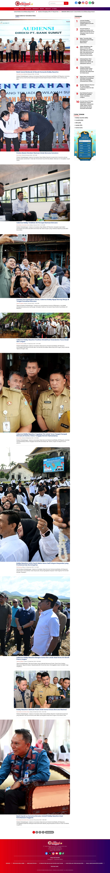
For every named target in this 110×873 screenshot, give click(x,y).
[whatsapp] (90, 3)
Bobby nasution (82, 117)
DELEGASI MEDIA (58, 859)
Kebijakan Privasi (32, 863)
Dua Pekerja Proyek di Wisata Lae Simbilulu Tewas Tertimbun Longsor (86, 95)
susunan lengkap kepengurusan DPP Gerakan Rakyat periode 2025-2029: (86, 23)
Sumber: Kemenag (85, 159)
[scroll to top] (105, 870)
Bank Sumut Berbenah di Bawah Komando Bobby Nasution (37, 72)
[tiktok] (93, 3)
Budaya (42, 8)
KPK (78, 122)
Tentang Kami (54, 866)
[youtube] (86, 3)
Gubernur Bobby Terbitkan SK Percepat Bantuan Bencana (37, 223)
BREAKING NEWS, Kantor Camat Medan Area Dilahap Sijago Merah (34, 11)
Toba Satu (48, 8)
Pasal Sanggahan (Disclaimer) (94, 863)
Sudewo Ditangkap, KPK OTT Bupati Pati (65, 11)
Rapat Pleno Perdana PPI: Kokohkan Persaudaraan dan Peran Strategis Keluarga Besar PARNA (87, 79)
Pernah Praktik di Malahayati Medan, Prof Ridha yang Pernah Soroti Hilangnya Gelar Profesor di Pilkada (87, 31)
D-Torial (54, 8)
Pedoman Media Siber (18, 863)
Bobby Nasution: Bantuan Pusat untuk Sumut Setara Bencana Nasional (41, 709)
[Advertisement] (103, 36)
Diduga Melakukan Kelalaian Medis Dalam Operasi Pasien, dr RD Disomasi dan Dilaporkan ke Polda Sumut (87, 69)
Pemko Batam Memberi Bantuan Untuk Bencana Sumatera (37, 153)
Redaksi (8, 863)
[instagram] (83, 3)
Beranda (16, 8)
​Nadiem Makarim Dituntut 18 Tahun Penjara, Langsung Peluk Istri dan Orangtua (87, 87)
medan (79, 125)
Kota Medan (19, 155)
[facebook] (76, 3)
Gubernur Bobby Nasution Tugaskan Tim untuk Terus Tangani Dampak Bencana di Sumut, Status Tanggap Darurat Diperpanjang (41, 435)
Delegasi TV (50, 859)
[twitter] (79, 3)
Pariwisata (35, 8)
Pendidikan (28, 8)
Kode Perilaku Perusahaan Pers (74, 863)
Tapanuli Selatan (20, 303)
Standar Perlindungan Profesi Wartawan (51, 863)
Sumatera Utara (19, 74)
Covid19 (79, 120)
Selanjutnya (49, 832)
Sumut (22, 8)
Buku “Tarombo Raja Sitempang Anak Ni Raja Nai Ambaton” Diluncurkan (86, 40)
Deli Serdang (19, 567)
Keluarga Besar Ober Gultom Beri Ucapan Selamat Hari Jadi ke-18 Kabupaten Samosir (86, 61)
